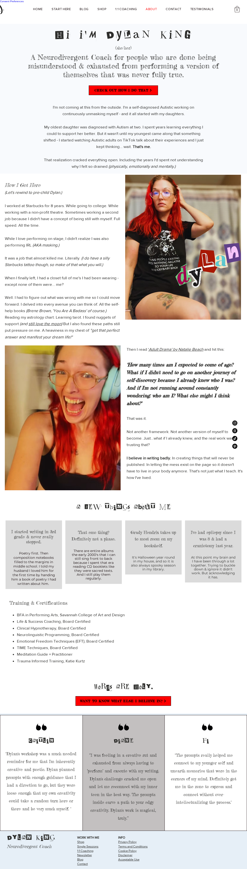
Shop (80, 842)
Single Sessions (87, 846)
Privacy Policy (127, 842)
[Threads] (234, 430)
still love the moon (44, 323)
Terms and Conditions (133, 846)
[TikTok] (234, 438)
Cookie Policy (127, 851)
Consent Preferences (12, 1)
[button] (237, 9)
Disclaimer (125, 855)
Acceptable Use (128, 859)
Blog (80, 859)
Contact (82, 864)
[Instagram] (234, 423)
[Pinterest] (234, 446)
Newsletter (84, 855)
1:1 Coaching (85, 851)
